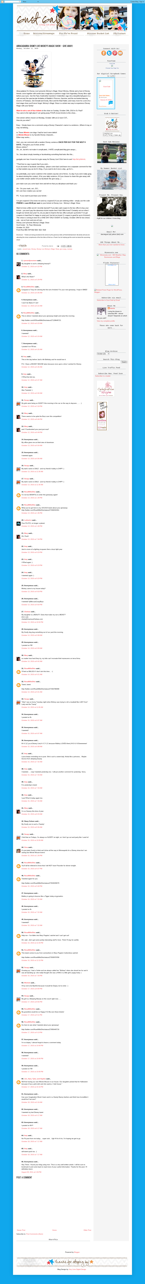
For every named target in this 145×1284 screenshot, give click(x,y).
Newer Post (21, 1230)
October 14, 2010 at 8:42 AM (32, 661)
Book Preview (102, 106)
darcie (112, 308)
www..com (112, 265)
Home (54, 1230)
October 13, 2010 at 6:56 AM (32, 458)
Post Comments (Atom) (34, 1234)
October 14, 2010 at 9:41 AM (32, 692)
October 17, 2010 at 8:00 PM (32, 989)
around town (26, 249)
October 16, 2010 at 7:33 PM (32, 975)
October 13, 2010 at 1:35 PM (32, 513)
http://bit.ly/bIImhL (79, 159)
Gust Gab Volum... (104, 95)
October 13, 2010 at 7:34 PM (32, 539)
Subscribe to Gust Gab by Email (108, 300)
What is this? (111, 284)
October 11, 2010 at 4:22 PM (32, 266)
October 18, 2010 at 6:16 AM (32, 1102)
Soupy (26, 400)
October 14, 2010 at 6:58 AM (32, 635)
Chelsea (27, 612)
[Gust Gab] (112, 66)
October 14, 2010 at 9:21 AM (32, 674)
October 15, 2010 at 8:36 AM (32, 827)
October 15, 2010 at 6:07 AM (32, 720)
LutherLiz (28, 520)
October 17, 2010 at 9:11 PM (32, 1015)
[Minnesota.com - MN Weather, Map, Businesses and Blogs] (112, 257)
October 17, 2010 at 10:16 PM (32, 1087)
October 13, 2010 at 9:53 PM (32, 591)
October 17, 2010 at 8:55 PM (32, 1002)
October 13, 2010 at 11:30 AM (32, 471)
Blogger (77, 1252)
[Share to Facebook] (68, 246)
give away (63, 249)
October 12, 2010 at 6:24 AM (32, 336)
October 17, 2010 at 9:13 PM (32, 1032)
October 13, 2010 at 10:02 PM (32, 622)
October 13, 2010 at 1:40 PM (32, 526)
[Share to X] (66, 246)
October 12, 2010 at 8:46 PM (32, 419)
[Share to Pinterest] (70, 246)
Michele (27, 983)
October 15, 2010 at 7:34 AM (32, 801)
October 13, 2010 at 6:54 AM (32, 445)
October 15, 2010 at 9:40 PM (32, 886)
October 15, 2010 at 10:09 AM (32, 840)
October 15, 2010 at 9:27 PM (32, 869)
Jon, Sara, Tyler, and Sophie (35, 1079)
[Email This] (62, 246)
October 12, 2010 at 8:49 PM (32, 432)
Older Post (87, 1230)
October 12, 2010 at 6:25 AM (32, 349)
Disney (33, 249)
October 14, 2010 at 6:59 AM (32, 648)
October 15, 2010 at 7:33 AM (32, 775)
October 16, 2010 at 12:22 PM (32, 960)
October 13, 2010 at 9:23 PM (32, 552)
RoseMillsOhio (29, 287)
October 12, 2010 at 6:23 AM (32, 323)
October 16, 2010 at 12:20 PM (32, 943)
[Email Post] (57, 246)
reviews (69, 249)
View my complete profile (106, 321)
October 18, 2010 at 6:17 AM (32, 1115)
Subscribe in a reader (103, 376)
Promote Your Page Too (112, 68)
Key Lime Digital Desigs (77, 1269)
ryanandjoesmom (30, 260)
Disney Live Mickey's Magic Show (48, 249)
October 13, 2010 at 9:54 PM (32, 605)
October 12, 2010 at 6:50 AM (32, 393)
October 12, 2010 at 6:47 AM (32, 380)
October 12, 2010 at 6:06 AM (32, 293)
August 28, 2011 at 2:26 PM (31, 1172)
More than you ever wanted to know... (112, 245)
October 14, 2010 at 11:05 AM (32, 707)
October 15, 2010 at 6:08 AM (32, 746)
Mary (25, 274)
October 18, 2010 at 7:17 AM (32, 1141)
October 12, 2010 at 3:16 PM (32, 406)
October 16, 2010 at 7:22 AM (32, 899)
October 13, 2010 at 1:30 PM (32, 498)
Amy (25, 356)
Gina (26, 847)
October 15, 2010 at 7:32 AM (32, 762)
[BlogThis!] (64, 246)
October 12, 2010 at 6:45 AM (32, 367)
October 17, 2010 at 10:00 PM (32, 1045)
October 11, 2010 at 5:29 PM (32, 280)
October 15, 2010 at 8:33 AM (32, 814)
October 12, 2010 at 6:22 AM (32, 306)
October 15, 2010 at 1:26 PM (32, 855)
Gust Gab (112, 63)
